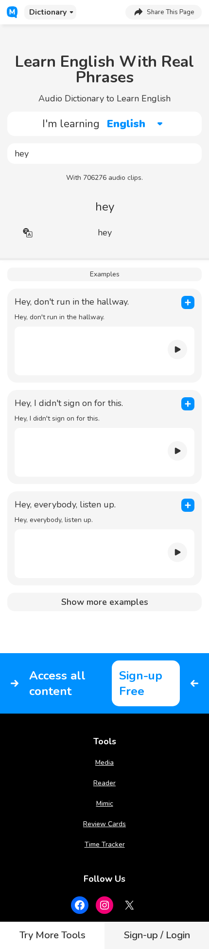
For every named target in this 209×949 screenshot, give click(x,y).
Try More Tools (52, 935)
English (126, 123)
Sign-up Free (140, 683)
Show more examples (104, 602)
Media (104, 762)
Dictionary (48, 12)
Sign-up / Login (157, 935)
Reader (104, 783)
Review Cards (104, 824)
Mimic (104, 803)
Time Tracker (105, 844)
